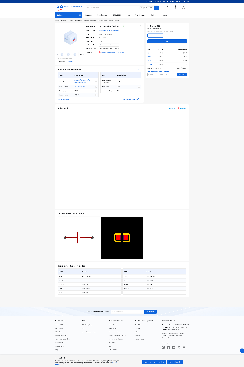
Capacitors (78, 20)
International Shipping (116, 339)
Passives (70, 20)
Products (63, 20)
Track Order (113, 325)
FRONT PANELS (139, 339)
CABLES (137, 335)
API (164, 1)
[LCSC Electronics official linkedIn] (173, 347)
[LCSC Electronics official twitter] (178, 347)
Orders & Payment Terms (117, 335)
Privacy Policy (59, 343)
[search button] (156, 8)
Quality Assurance (61, 335)
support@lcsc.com (172, 330)
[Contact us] (242, 350)
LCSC (137, 332)
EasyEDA (138, 325)
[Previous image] (58, 54)
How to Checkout (114, 332)
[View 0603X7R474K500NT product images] (70, 38)
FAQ (110, 346)
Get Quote (182, 75)
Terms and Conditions (62, 339)
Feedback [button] (112, 343)
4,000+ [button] (149, 64)
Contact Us (185, 1)
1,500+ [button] (149, 61)
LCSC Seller (59, 332)
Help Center (113, 350)
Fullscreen (172, 108)
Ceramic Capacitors (90, 20)
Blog (56, 350)
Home (57, 20)
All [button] (138, 70)
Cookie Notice (60, 346)
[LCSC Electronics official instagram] (163, 347)
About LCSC (59, 325)
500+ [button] (149, 57)
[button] (168, 7)
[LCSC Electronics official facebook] (168, 347)
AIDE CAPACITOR (104, 30)
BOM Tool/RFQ (87, 325)
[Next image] (82, 54)
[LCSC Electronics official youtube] (184, 347)
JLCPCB (137, 328)
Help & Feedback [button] (63, 99)
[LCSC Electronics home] (68, 8)
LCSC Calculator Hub (89, 332)
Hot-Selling (149, 1)
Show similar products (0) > (132, 99)
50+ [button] (148, 53)
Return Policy (113, 328)
